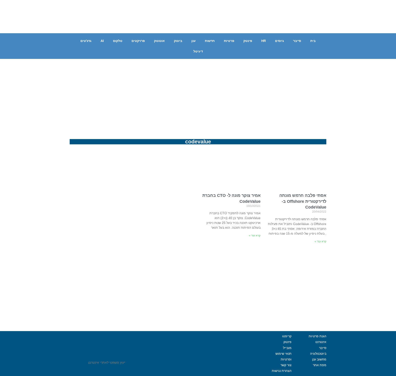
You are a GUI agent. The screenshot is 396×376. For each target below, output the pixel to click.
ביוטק (178, 41)
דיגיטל (198, 51)
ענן (193, 41)
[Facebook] (334, 25)
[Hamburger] (191, 367)
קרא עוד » (320, 241)
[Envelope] (309, 25)
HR (263, 41)
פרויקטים (138, 41)
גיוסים (279, 41)
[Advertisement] (198, 93)
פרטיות (229, 41)
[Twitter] (321, 25)
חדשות (210, 41)
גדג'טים (85, 41)
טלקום (117, 41)
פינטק (247, 41)
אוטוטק (159, 41)
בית (313, 41)
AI (102, 41)
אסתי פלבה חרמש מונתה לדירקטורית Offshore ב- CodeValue (302, 201)
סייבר (297, 41)
